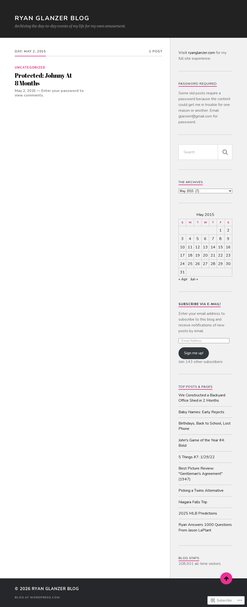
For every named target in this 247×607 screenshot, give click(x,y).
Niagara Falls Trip (192, 502)
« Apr (182, 279)
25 (190, 263)
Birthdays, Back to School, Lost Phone (204, 426)
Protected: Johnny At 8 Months (43, 79)
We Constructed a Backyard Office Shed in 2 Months (201, 398)
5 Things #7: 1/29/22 (196, 457)
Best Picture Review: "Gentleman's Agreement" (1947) (200, 474)
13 (205, 247)
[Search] (225, 152)
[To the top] (226, 578)
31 (182, 272)
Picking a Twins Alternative (201, 490)
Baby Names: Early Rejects (201, 412)
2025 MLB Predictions (197, 513)
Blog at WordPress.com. (38, 597)
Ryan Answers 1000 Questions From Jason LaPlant (205, 527)
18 (190, 255)
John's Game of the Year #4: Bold (201, 443)
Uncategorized (30, 67)
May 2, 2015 (25, 90)
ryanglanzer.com (201, 52)
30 (228, 263)
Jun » (194, 279)
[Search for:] (205, 152)
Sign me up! (193, 353)
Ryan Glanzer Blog (52, 18)
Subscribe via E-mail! (199, 304)
